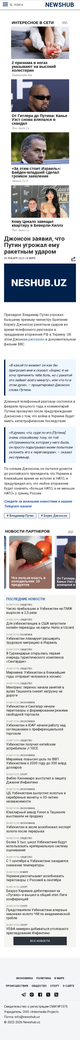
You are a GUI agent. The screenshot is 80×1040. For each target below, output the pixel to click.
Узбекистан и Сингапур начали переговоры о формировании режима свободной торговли (37, 710)
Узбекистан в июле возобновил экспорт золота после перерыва (38, 829)
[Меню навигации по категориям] (5, 4)
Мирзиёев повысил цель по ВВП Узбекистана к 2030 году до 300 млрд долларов (36, 763)
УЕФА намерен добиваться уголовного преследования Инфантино (37, 931)
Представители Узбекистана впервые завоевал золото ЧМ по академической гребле (38, 914)
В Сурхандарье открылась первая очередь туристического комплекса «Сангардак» (35, 657)
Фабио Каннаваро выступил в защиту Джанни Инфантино (36, 780)
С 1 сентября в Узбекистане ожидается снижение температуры (37, 863)
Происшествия (17, 985)
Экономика (27, 702)
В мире (24, 872)
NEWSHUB (59, 4)
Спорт (23, 774)
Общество (26, 605)
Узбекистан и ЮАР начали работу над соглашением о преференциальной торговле (36, 729)
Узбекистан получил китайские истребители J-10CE (31, 746)
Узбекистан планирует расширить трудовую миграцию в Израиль (33, 641)
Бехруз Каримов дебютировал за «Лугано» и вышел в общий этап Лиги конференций (36, 895)
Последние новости (25, 599)
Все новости (40, 940)
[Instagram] (31, 995)
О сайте (68, 985)
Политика (26, 635)
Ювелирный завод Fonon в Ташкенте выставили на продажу (35, 814)
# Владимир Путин (20, 515)
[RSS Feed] (56, 995)
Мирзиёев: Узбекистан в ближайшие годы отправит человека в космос (35, 674)
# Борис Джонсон (54, 515)
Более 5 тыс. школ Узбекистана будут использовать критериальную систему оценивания (37, 846)
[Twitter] (48, 995)
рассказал (36, 339)
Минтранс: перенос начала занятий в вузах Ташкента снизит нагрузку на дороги (35, 691)
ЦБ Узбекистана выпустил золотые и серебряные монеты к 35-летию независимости (36, 797)
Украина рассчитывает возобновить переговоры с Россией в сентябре (35, 878)
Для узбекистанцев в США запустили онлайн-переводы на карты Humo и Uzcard (40, 625)
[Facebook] (40, 995)
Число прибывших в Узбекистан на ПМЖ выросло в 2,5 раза (39, 611)
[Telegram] (23, 995)
